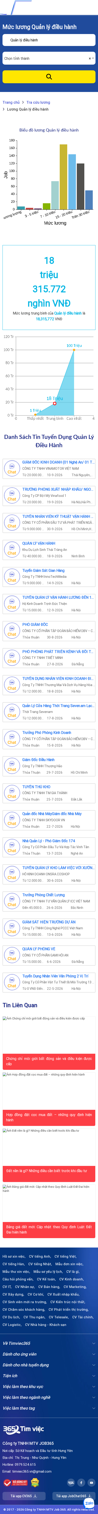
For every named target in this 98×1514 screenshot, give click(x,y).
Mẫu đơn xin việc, (69, 1264)
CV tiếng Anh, (40, 1256)
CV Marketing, (75, 1287)
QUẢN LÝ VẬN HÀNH (38, 543)
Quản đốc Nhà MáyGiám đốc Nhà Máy (52, 814)
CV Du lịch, (11, 1317)
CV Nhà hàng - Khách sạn (45, 1325)
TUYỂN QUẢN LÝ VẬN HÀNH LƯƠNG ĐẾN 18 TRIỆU (58, 597)
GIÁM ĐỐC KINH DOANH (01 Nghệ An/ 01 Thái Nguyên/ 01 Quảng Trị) (58, 462)
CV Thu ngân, (34, 1317)
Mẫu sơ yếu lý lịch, (48, 1272)
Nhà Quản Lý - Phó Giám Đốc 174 (48, 841)
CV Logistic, (12, 1325)
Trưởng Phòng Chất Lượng (43, 895)
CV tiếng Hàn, (14, 1264)
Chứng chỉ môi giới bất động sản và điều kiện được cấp (49, 1060)
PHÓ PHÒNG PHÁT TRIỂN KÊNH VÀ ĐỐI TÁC (58, 652)
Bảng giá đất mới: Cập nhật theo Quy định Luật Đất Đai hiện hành (49, 1229)
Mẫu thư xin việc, (16, 1272)
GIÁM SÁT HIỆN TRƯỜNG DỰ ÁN (48, 922)
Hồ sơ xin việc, (14, 1256)
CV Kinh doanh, (71, 1279)
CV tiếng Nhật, (40, 1264)
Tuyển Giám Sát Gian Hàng (43, 571)
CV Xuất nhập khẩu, (63, 1294)
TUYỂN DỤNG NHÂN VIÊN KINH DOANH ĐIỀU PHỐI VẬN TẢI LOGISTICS (58, 679)
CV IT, (7, 1287)
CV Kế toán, (46, 1279)
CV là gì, (73, 1272)
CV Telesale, (59, 1317)
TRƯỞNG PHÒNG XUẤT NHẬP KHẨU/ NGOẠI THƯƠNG (58, 489)
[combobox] (49, 58)
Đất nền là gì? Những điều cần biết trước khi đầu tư (46, 1170)
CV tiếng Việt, (65, 1256)
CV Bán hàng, (49, 1287)
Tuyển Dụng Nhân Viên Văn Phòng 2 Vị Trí (55, 976)
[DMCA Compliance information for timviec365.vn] (35, 1482)
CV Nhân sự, (25, 1287)
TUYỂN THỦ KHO (36, 787)
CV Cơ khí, (36, 1294)
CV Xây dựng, (13, 1294)
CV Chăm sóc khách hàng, (24, 1310)
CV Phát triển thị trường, (69, 1310)
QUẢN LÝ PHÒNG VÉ (38, 949)
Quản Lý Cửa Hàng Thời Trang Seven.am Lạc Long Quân (58, 706)
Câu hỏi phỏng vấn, (18, 1279)
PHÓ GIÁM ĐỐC (35, 625)
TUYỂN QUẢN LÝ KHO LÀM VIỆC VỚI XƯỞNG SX (58, 868)
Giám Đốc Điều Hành (38, 760)
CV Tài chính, (83, 1317)
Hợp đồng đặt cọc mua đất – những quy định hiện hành (49, 1117)
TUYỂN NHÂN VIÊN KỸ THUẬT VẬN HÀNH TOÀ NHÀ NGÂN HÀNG (58, 517)
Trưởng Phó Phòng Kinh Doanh (46, 733)
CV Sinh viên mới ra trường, (25, 1302)
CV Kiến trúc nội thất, (67, 1302)
